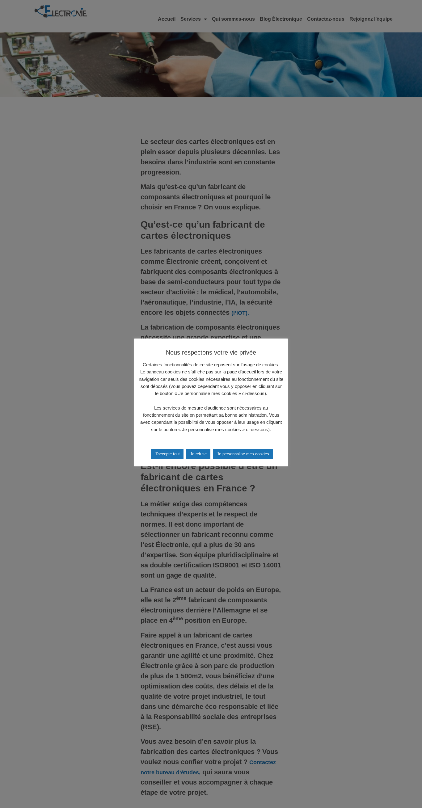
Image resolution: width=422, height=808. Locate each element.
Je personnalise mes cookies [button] (243, 454)
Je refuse (198, 454)
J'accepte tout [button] (167, 454)
